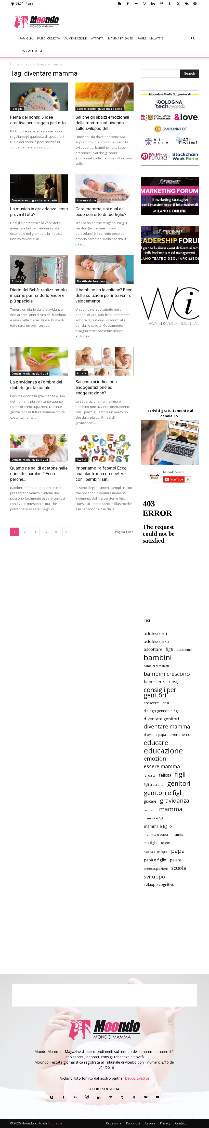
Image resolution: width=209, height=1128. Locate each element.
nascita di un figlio (155, 852)
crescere (151, 702)
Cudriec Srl (55, 1123)
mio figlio (151, 842)
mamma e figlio (158, 826)
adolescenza (156, 641)
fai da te (149, 775)
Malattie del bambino (91, 281)
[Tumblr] (170, 3)
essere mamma (162, 766)
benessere (154, 681)
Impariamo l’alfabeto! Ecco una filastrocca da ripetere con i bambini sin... (101, 473)
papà (178, 850)
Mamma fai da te (120, 38)
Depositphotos (137, 1078)
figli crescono (154, 784)
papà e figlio (155, 860)
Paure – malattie (150, 38)
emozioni (156, 758)
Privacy (165, 1123)
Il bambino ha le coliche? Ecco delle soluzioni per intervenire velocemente (104, 295)
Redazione (113, 1123)
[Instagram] (144, 3)
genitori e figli (163, 792)
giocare (150, 801)
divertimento (179, 734)
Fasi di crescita (48, 38)
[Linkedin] (153, 3)
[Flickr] (136, 3)
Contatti (181, 1123)
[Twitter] (178, 3)
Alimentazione (75, 38)
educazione (163, 750)
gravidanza (174, 800)
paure (175, 859)
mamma (170, 809)
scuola (178, 868)
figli (180, 774)
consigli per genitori (160, 692)
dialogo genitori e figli (161, 710)
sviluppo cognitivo (159, 884)
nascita (166, 843)
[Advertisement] (138, 18)
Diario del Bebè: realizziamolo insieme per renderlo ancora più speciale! (38, 295)
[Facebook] (128, 3)
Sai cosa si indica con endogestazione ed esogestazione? (96, 387)
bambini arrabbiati (156, 666)
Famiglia (26, 38)
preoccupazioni (156, 868)
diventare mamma (167, 726)
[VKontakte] (186, 3)
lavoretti (149, 810)
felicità (165, 775)
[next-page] (66, 532)
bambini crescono (167, 673)
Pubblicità (133, 1123)
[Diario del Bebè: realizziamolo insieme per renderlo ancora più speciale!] (39, 269)
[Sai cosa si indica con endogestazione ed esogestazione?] (104, 361)
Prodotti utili (31, 50)
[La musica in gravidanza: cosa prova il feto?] (39, 188)
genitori (178, 783)
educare (156, 742)
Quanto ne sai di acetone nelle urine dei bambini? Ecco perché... (39, 473)
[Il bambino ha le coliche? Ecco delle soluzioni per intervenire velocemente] (104, 269)
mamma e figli (153, 818)
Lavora (150, 1123)
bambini (158, 657)
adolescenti (155, 633)
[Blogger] (119, 3)
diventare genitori (161, 718)
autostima (184, 650)
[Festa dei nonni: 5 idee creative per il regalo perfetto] (39, 96)
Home (14, 64)
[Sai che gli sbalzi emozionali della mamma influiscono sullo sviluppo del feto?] (104, 96)
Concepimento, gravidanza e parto (99, 109)
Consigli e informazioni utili (30, 373)
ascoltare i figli (158, 649)
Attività (97, 38)
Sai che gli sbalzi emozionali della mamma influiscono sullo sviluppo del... (102, 123)
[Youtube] (195, 3)
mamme (178, 834)
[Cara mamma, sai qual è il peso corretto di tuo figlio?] (104, 188)
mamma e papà (156, 834)
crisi (166, 702)
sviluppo (154, 876)
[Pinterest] (161, 3)
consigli (174, 681)
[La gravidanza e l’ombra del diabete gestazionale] (39, 361)
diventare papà (155, 735)
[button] (193, 38)
